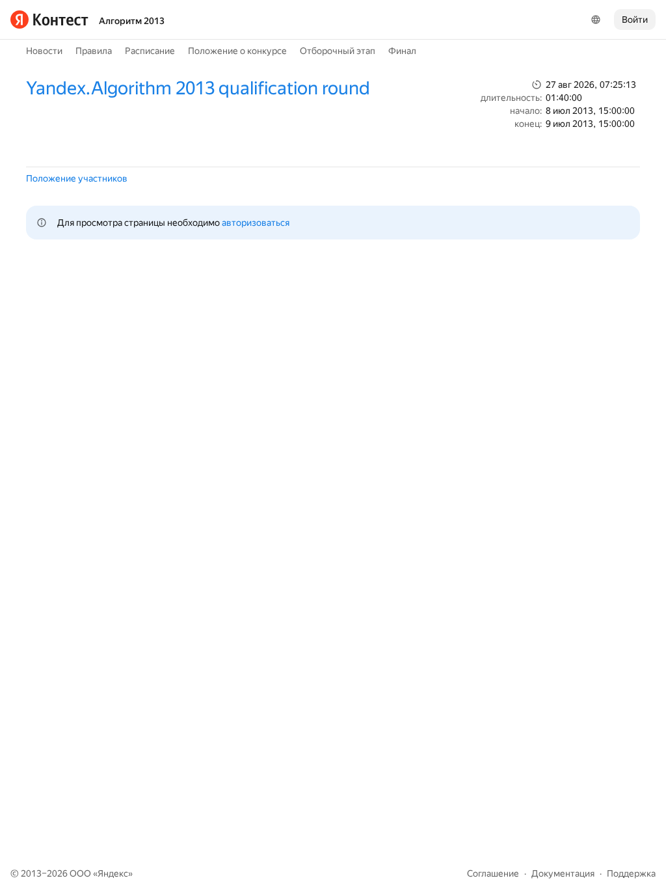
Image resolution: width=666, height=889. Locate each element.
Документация (562, 873)
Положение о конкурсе (237, 51)
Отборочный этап (337, 51)
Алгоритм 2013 (132, 21)
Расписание (150, 51)
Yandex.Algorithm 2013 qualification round (198, 88)
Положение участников (76, 178)
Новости (44, 51)
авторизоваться (255, 222)
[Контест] (49, 19)
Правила (93, 51)
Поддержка (631, 873)
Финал (402, 51)
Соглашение (493, 873)
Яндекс (113, 873)
